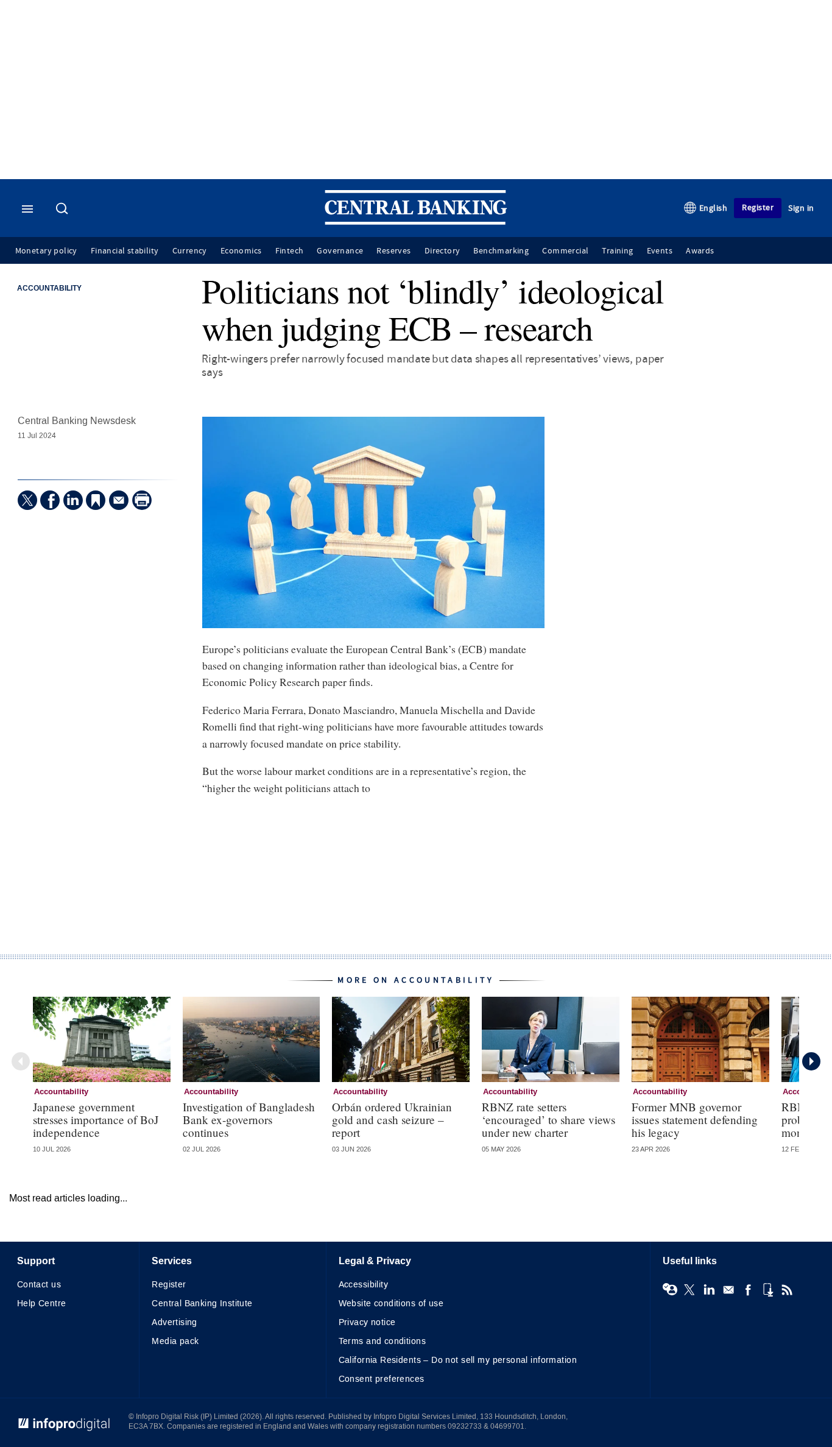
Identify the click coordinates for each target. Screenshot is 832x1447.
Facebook (748, 1289)
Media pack (175, 1341)
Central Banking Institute (202, 1303)
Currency (189, 251)
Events (659, 251)
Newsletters (728, 1289)
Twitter (689, 1289)
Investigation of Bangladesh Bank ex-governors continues (249, 1119)
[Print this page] (142, 500)
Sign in (801, 208)
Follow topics (670, 1289)
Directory (442, 251)
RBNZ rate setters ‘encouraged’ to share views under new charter (548, 1119)
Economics (241, 251)
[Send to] (119, 500)
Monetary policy (46, 251)
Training (617, 251)
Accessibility (363, 1284)
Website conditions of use (391, 1303)
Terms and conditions (382, 1341)
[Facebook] (50, 500)
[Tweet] (27, 500)
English (713, 208)
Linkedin (709, 1289)
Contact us (39, 1284)
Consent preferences (382, 1379)
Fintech (289, 251)
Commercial (565, 251)
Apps (767, 1289)
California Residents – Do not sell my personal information (458, 1360)
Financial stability (125, 251)
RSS (787, 1289)
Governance (340, 251)
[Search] (63, 209)
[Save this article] (95, 500)
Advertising (174, 1322)
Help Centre (41, 1303)
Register (758, 207)
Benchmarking (501, 251)
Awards (700, 251)
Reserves (393, 251)
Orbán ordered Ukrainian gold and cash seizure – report (392, 1119)
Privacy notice (367, 1322)
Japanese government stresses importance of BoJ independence (95, 1119)
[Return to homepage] (416, 222)
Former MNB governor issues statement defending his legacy (695, 1119)
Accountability (49, 289)
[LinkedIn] (73, 500)
